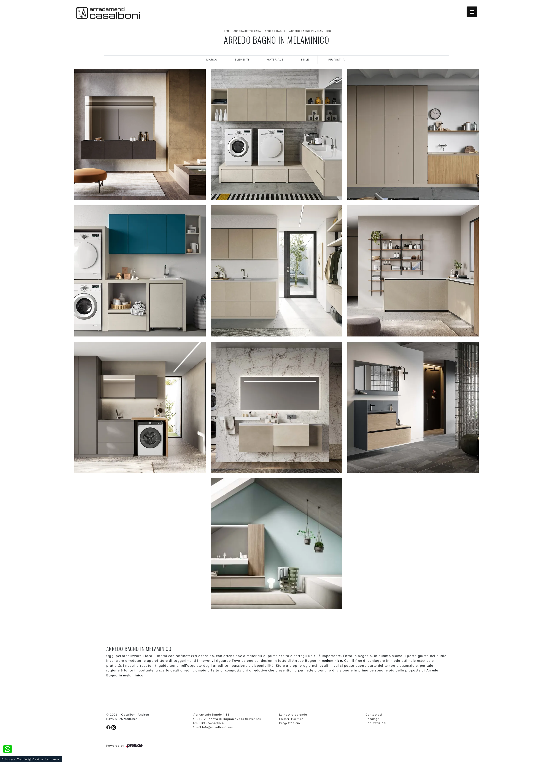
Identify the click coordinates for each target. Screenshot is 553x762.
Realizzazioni (375, 723)
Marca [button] (211, 59)
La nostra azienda (293, 714)
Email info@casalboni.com (213, 727)
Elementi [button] (242, 59)
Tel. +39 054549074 (208, 723)
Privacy (7, 759)
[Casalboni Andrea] (108, 12)
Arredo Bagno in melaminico (310, 31)
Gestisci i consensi (46, 759)
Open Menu (472, 11)
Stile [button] (305, 59)
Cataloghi (373, 719)
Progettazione (290, 723)
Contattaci (373, 714)
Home (226, 31)
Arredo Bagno (275, 31)
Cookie (22, 759)
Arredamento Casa (247, 31)
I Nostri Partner (291, 719)
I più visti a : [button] (336, 59)
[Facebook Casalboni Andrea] (108, 727)
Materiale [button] (275, 59)
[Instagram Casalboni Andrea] (113, 727)
